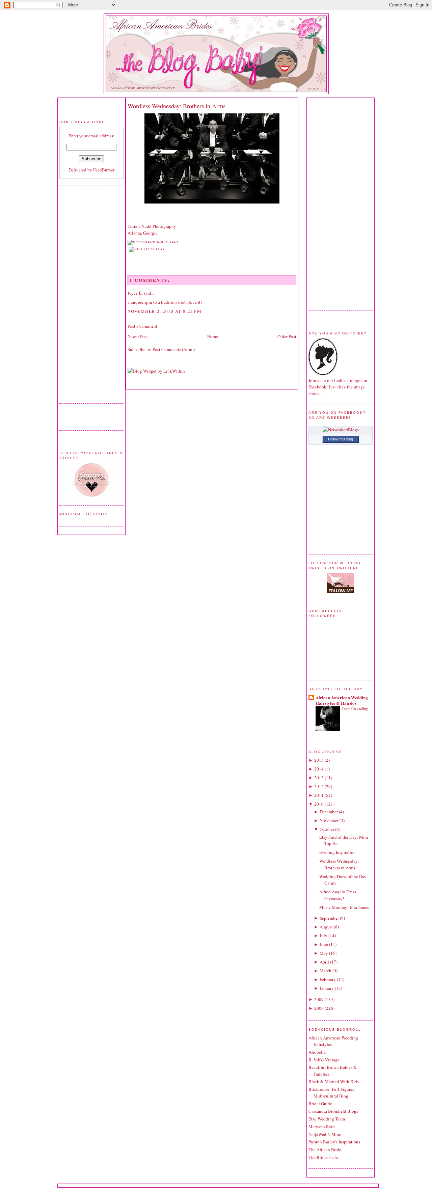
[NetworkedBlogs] (341, 430)
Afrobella (317, 1052)
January (327, 988)
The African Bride (324, 1149)
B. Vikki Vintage (324, 1060)
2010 (319, 804)
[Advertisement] (86, 293)
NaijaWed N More (324, 1134)
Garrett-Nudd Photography (152, 226)
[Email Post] (128, 256)
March (325, 971)
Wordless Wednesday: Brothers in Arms (176, 106)
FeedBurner (103, 170)
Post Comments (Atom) (174, 349)
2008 (319, 1008)
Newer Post (138, 336)
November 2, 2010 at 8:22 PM (164, 311)
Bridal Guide (320, 1104)
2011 (319, 795)
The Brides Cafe (323, 1157)
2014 (319, 769)
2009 (319, 999)
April (324, 962)
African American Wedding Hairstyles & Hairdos (342, 700)
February (328, 979)
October (327, 829)
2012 (319, 786)
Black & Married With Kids (333, 1082)
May (324, 953)
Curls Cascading (355, 708)
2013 (319, 778)
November (329, 820)
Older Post (286, 336)
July (323, 935)
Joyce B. (135, 293)
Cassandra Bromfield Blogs (333, 1111)
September (329, 918)
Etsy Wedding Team (326, 1119)
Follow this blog (340, 439)
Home (212, 336)
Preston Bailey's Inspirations (334, 1142)
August (326, 927)
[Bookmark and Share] (154, 242)
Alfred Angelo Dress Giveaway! (337, 895)
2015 (319, 760)
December (329, 812)
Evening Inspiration (337, 852)
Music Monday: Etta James (344, 907)
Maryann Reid (321, 1127)
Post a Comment (142, 326)
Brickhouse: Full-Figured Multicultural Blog (331, 1092)
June (324, 944)
